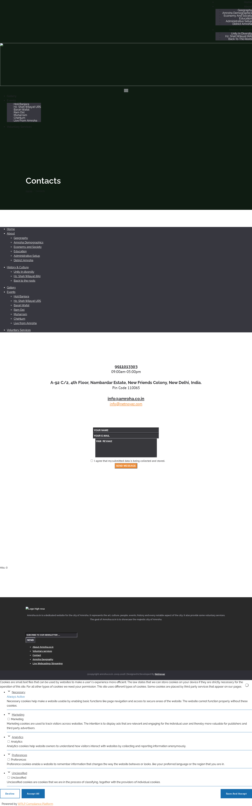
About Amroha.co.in (43, 647)
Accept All (33, 793)
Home (29, 191)
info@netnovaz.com (126, 403)
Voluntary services (42, 651)
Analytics (17, 737)
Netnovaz (160, 674)
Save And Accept (236, 793)
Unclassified (19, 773)
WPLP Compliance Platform (35, 803)
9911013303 (126, 366)
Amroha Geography (43, 659)
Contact (37, 655)
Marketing (18, 714)
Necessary (18, 692)
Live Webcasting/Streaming (48, 663)
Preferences (19, 755)
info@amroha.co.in (126, 398)
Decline (10, 793)
